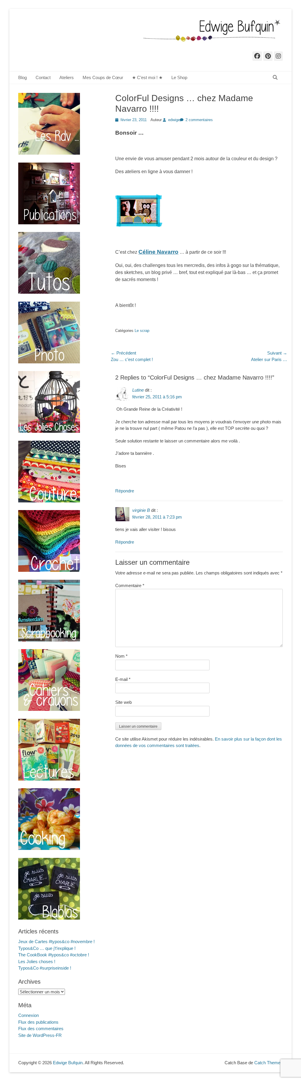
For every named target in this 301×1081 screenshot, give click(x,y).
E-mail (123, 679)
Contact (43, 77)
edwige (174, 120)
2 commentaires (199, 120)
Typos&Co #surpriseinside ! (44, 967)
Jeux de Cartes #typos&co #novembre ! (56, 941)
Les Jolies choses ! (36, 961)
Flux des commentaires (40, 1028)
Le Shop (179, 77)
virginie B (141, 510)
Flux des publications (38, 1022)
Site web (123, 702)
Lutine (138, 389)
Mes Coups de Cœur (103, 77)
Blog (22, 77)
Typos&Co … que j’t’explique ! (47, 948)
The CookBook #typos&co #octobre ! (53, 954)
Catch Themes (268, 1062)
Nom (121, 656)
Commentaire (129, 585)
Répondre (124, 490)
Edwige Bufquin (68, 1062)
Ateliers (66, 77)
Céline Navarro (158, 252)
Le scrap (142, 330)
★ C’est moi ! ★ (147, 77)
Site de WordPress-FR (40, 1035)
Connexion (28, 1015)
